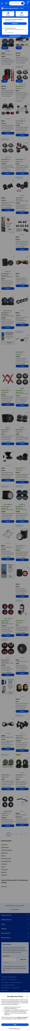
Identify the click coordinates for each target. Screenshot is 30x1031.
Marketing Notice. (22, 1017)
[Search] (22, 3)
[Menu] (2, 3)
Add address (15, 23)
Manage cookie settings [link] (14, 1028)
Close (15, 1024)
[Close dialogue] (27, 996)
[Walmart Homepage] (6, 3)
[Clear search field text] (20, 3)
